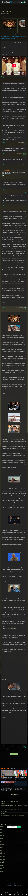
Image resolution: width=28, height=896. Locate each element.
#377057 (24, 745)
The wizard (24, 306)
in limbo (24, 744)
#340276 (24, 78)
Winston (24, 152)
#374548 (24, 307)
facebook (15, 881)
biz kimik (6, 881)
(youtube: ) (4, 53)
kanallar (3, 823)
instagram (10, 881)
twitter (19, 881)
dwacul (24, 188)
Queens (24, 76)
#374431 (24, 206)
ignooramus (23, 141)
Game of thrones (9, 334)
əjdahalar (4, 16)
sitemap (15, 882)
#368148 (24, 165)
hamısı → (3, 176)
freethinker (24, 163)
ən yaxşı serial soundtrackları (5, 35)
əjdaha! (3, 76)
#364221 (24, 153)
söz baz (19, 884)
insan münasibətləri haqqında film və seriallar (8, 37)
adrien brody (21, 625)
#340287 (24, 142)
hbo (25, 35)
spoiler (4, 678)
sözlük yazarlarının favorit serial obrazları (17, 35)
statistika (11, 882)
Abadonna (24, 204)
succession (5, 11)
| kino (10, 11)
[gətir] (22, 2)
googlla (8, 16)
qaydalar (6, 882)
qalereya (15, 884)
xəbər (19, 882)
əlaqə (22, 881)
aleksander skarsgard (10, 627)
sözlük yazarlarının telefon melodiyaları (20, 33)
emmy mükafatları (4, 33)
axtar (19, 825)
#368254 (24, 190)
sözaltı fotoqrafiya (10, 33)
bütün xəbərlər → (13, 767)
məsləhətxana (15, 793)
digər (25, 1)
